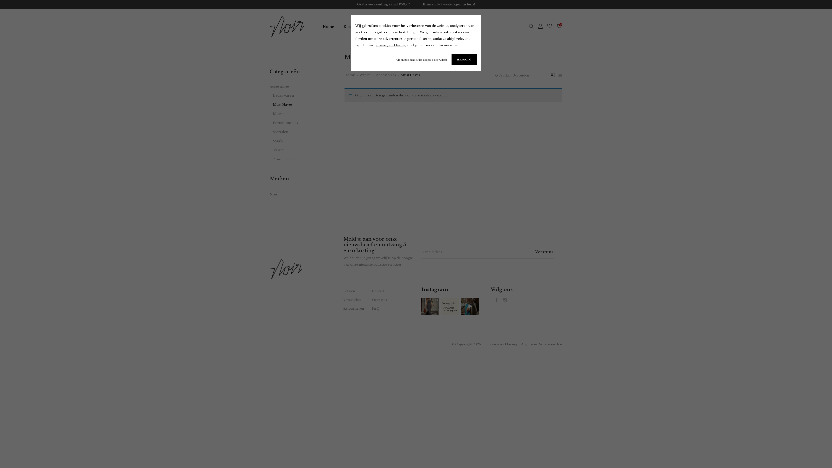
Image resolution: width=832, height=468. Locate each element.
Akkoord (464, 59)
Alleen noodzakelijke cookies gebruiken (421, 59)
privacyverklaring (391, 45)
